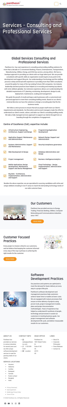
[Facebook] (5, 403)
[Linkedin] (19, 403)
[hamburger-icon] (56, 4)
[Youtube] (8, 403)
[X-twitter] (12, 403)
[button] (60, 4)
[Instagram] (15, 403)
